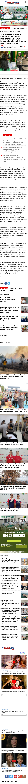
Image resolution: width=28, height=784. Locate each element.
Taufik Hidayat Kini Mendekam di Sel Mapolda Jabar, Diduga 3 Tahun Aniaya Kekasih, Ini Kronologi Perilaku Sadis (11, 578)
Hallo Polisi (6, 31)
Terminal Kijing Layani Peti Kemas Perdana (10, 592)
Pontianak (18, 31)
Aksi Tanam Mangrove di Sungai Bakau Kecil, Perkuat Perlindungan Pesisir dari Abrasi (10, 637)
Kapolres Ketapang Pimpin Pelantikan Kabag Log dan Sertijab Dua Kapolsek (12, 443)
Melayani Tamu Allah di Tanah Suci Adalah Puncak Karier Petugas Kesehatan (9, 318)
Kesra (14, 31)
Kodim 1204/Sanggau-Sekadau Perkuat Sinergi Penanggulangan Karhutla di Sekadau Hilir (12, 376)
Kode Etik (10, 781)
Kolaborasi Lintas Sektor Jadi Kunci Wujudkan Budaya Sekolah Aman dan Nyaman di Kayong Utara (11, 569)
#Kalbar (20, 288)
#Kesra (3, 290)
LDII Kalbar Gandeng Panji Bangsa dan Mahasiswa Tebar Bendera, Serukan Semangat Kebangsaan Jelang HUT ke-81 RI (11, 620)
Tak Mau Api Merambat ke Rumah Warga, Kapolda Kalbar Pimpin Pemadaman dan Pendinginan (13, 488)
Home (1, 31)
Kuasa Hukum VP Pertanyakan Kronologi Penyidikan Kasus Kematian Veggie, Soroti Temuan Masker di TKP (11, 611)
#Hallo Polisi (12, 288)
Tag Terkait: (4, 288)
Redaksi (3, 781)
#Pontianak (10, 290)
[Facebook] (5, 283)
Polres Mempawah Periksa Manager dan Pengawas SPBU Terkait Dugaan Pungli (11, 560)
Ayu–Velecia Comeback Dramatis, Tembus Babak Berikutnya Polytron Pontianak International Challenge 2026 (13, 465)
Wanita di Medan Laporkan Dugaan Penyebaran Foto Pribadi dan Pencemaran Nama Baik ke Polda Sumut (11, 586)
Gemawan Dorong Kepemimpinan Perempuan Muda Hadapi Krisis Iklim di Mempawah (10, 602)
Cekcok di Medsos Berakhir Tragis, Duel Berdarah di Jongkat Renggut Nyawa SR (10, 627)
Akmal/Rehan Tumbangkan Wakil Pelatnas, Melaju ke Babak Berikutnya (13, 509)
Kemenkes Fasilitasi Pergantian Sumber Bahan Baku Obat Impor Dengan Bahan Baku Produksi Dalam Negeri (10, 309)
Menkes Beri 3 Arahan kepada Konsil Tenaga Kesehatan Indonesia (9, 299)
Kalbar (10, 31)
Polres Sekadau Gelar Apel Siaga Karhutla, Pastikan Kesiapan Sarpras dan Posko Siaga (13, 410)
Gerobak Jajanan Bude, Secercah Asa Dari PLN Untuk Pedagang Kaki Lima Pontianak (10, 327)
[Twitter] (8, 283)
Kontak (16, 781)
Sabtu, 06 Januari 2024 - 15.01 (10, 47)
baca (21, 46)
